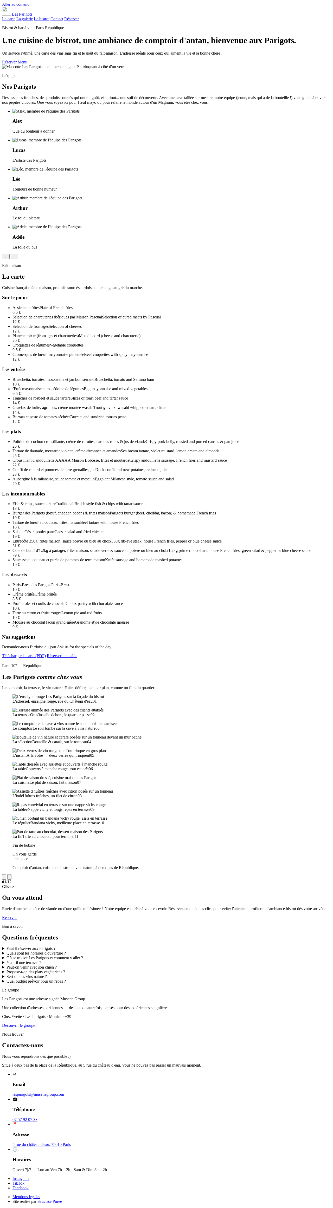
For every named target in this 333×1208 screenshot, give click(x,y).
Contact (56, 19)
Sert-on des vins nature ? (27, 976)
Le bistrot (41, 19)
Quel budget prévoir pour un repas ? (36, 981)
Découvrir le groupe (18, 1025)
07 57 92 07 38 (24, 1119)
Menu (22, 62)
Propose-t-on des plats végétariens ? (36, 972)
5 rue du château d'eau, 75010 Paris (41, 1144)
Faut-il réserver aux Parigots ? (31, 948)
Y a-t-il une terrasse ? (24, 962)
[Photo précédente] (4, 877)
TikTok (18, 1183)
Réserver (71, 19)
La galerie (24, 19)
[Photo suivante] (9, 877)
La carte (8, 19)
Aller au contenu (15, 4)
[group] (166, 782)
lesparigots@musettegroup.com (38, 1094)
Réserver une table (62, 656)
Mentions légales (26, 1196)
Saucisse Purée (49, 1201)
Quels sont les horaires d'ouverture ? (36, 953)
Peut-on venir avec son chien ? (32, 967)
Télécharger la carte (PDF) (24, 656)
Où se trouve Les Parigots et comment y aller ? (45, 958)
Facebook (20, 1188)
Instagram (20, 1178)
